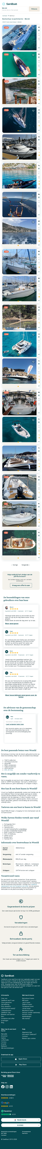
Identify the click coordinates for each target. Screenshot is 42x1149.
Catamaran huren (28, 1006)
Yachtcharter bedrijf (8, 1008)
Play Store (22, 1064)
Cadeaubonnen (6, 1010)
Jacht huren (26, 1002)
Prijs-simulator (6, 1006)
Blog (2, 1022)
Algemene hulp (27, 1032)
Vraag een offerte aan (21, 585)
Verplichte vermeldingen (9, 1131)
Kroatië (3, 1044)
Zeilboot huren (27, 1004)
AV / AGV (4, 1133)
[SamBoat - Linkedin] (11, 1086)
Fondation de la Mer (8, 1018)
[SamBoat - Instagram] (7, 1086)
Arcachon (4, 1036)
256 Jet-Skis (8, 770)
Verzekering (5, 1004)
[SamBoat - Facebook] (3, 1086)
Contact (25, 1036)
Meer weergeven (11, 623)
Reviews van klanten (8, 1014)
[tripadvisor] (6, 1111)
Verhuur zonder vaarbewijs (31, 1012)
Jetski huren (26, 1008)
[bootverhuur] (9, 3)
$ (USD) (20, 1125)
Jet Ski (35, 866)
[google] (5, 1103)
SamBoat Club (6, 1012)
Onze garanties (6, 1002)
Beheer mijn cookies (29, 1038)
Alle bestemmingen (7, 1048)
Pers (2, 1016)
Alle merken (26, 1018)
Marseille (4, 1034)
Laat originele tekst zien (15, 724)
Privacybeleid (26, 1131)
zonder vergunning (27, 854)
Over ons (4, 998)
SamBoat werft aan (7, 1000)
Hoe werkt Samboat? (29, 1034)
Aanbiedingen (26, 1016)
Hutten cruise (27, 1014)
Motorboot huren (28, 998)
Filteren (34, 9)
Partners (25, 1133)
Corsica (3, 1042)
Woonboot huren (27, 1010)
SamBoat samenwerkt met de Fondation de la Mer (19, 885)
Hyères (3, 1038)
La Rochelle (5, 1040)
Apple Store (22, 1059)
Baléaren (4, 1046)
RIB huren (25, 1000)
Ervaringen (4, 1020)
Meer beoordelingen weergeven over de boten (21, 696)
